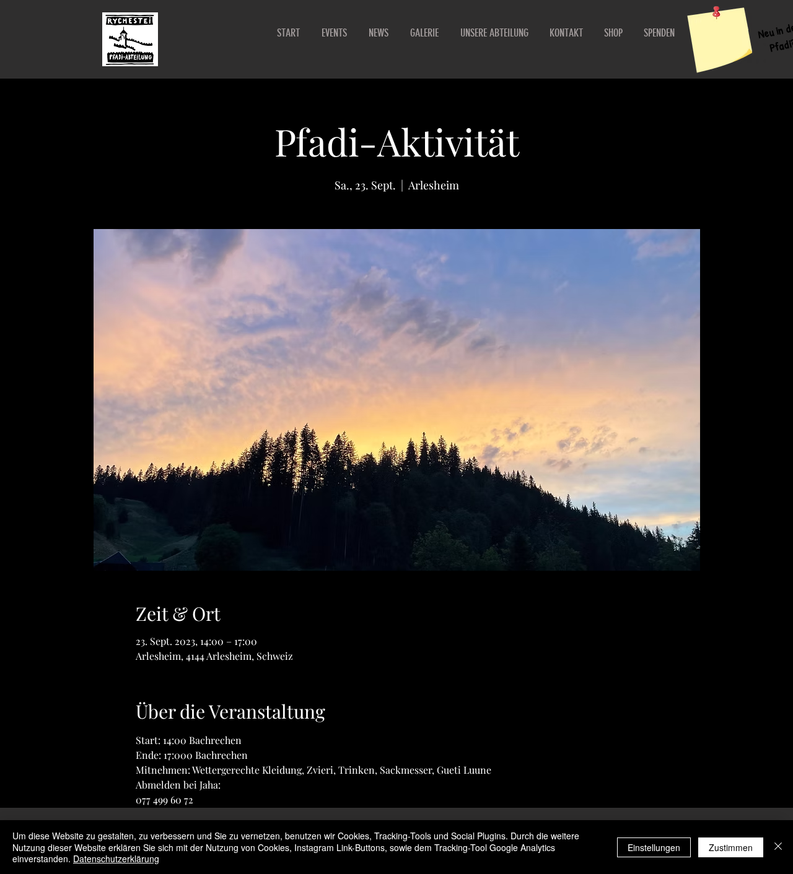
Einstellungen (654, 847)
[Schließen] (778, 847)
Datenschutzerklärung (116, 858)
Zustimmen (731, 847)
